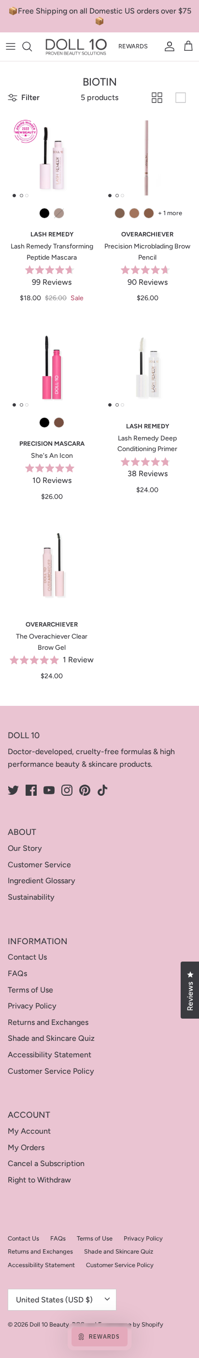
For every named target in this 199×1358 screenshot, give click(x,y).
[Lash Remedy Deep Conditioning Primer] (147, 367)
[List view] (180, 97)
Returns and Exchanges (48, 1022)
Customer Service (39, 864)
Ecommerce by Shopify (130, 1324)
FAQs (17, 973)
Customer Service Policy (51, 1071)
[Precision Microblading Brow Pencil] (147, 158)
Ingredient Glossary (41, 880)
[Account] (167, 46)
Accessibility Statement (49, 1054)
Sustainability (31, 897)
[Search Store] (32, 46)
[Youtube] (49, 790)
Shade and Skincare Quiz (51, 1038)
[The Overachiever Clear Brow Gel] (52, 566)
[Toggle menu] (10, 46)
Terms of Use (30, 989)
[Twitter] (13, 790)
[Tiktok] (102, 790)
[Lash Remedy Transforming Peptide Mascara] (52, 158)
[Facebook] (31, 790)
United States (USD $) (54, 1299)
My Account (29, 1131)
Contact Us (27, 957)
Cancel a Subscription (46, 1163)
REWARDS (133, 46)
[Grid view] (157, 97)
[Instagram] (66, 790)
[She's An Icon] (52, 367)
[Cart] (188, 46)
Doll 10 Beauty (49, 1324)
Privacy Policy (32, 1005)
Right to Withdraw (39, 1179)
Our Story (25, 848)
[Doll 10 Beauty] (76, 46)
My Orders (26, 1147)
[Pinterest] (84, 790)
